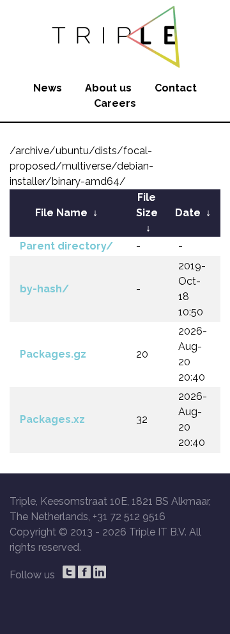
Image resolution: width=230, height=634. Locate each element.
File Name (61, 213)
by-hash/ (44, 289)
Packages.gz (53, 354)
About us (108, 88)
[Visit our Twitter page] (69, 572)
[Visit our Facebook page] (84, 572)
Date (188, 213)
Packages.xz (52, 419)
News (47, 88)
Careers (115, 103)
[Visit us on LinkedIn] (99, 572)
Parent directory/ (66, 246)
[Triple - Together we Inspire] (115, 35)
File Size (147, 205)
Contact (176, 88)
